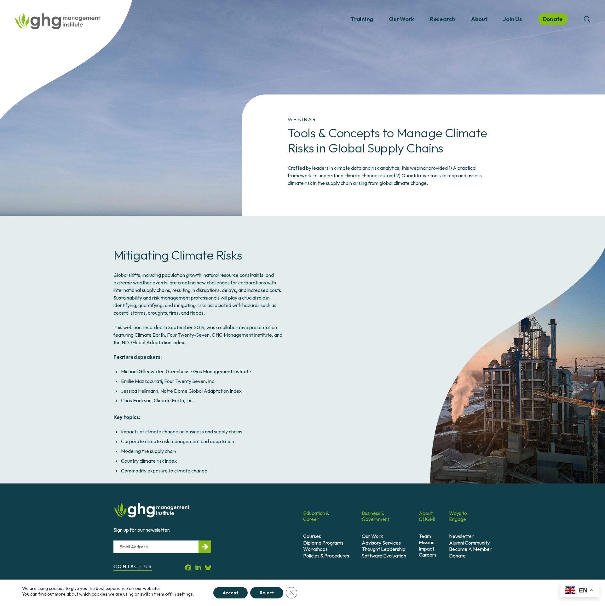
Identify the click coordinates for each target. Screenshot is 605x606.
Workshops (315, 549)
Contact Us (132, 566)
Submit (205, 546)
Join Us (512, 19)
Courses (312, 536)
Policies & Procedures (326, 555)
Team (425, 536)
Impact (426, 549)
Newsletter (461, 536)
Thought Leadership (384, 549)
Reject (267, 593)
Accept (230, 593)
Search (587, 19)
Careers (427, 555)
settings (185, 594)
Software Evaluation (384, 555)
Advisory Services (381, 543)
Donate (457, 555)
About (479, 19)
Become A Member (470, 549)
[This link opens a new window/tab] (188, 567)
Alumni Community (469, 543)
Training (362, 19)
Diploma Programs (323, 543)
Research (442, 19)
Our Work (401, 19)
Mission (427, 542)
